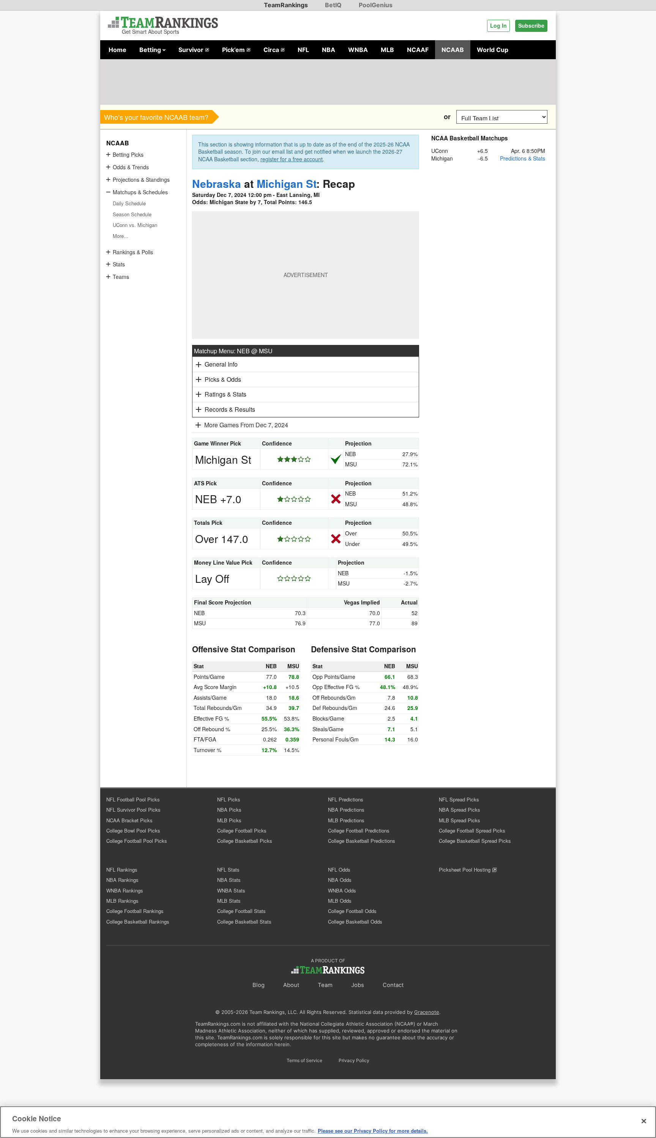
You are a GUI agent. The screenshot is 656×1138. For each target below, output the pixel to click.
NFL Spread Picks (459, 799)
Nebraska (216, 183)
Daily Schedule (129, 203)
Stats (119, 264)
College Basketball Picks (244, 840)
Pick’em (234, 50)
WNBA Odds (342, 890)
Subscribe (531, 25)
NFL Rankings (121, 869)
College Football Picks (241, 830)
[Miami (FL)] (416, 116)
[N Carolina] (279, 116)
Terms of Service (304, 1060)
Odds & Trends (131, 167)
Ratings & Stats (225, 394)
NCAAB (453, 50)
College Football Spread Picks (472, 830)
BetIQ (333, 5)
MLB (387, 50)
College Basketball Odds (355, 921)
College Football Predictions (359, 830)
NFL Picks (228, 799)
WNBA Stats (231, 890)
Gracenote (426, 1012)
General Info (221, 364)
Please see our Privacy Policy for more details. (373, 1130)
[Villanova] (262, 116)
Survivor (191, 50)
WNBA (358, 50)
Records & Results (230, 409)
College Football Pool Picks (136, 840)
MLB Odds (340, 900)
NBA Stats (229, 879)
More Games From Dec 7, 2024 (246, 424)
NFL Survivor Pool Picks (133, 809)
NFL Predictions (345, 799)
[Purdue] (399, 116)
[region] (328, 1122)
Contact (393, 985)
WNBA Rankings (124, 890)
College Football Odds (352, 910)
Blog (258, 985)
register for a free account (291, 159)
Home (117, 50)
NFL (303, 50)
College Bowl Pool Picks (133, 830)
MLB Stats (229, 900)
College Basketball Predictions (361, 840)
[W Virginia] (314, 116)
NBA (328, 50)
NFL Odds (339, 869)
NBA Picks (229, 809)
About (291, 985)
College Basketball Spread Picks (475, 840)
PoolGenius (376, 5)
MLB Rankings (122, 900)
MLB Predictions (346, 820)
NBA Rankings (122, 879)
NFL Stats (228, 869)
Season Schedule (132, 214)
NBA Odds (340, 879)
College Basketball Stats (244, 921)
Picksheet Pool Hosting (465, 869)
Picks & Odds (223, 379)
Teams (121, 276)
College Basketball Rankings (137, 921)
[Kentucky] (382, 116)
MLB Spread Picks (459, 820)
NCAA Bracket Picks (129, 820)
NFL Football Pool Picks (133, 799)
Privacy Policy (354, 1060)
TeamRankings (286, 5)
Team (325, 985)
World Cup (492, 50)
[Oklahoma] (365, 116)
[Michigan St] (228, 116)
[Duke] (331, 116)
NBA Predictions (346, 809)
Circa (272, 50)
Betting (150, 50)
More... (120, 235)
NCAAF (418, 50)
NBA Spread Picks (459, 809)
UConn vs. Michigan (135, 224)
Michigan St (286, 183)
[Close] (644, 1121)
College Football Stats (241, 910)
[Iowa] (433, 116)
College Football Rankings (135, 910)
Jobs (357, 985)
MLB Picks (229, 820)
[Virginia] (348, 116)
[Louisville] (296, 116)
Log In (498, 25)
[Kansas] (245, 116)
